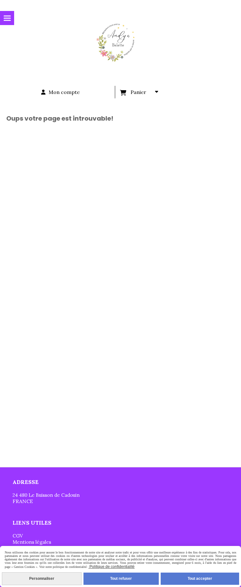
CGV (18, 536)
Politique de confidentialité (111, 566)
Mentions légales (32, 542)
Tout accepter (200, 578)
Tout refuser (121, 578)
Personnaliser (41, 578)
